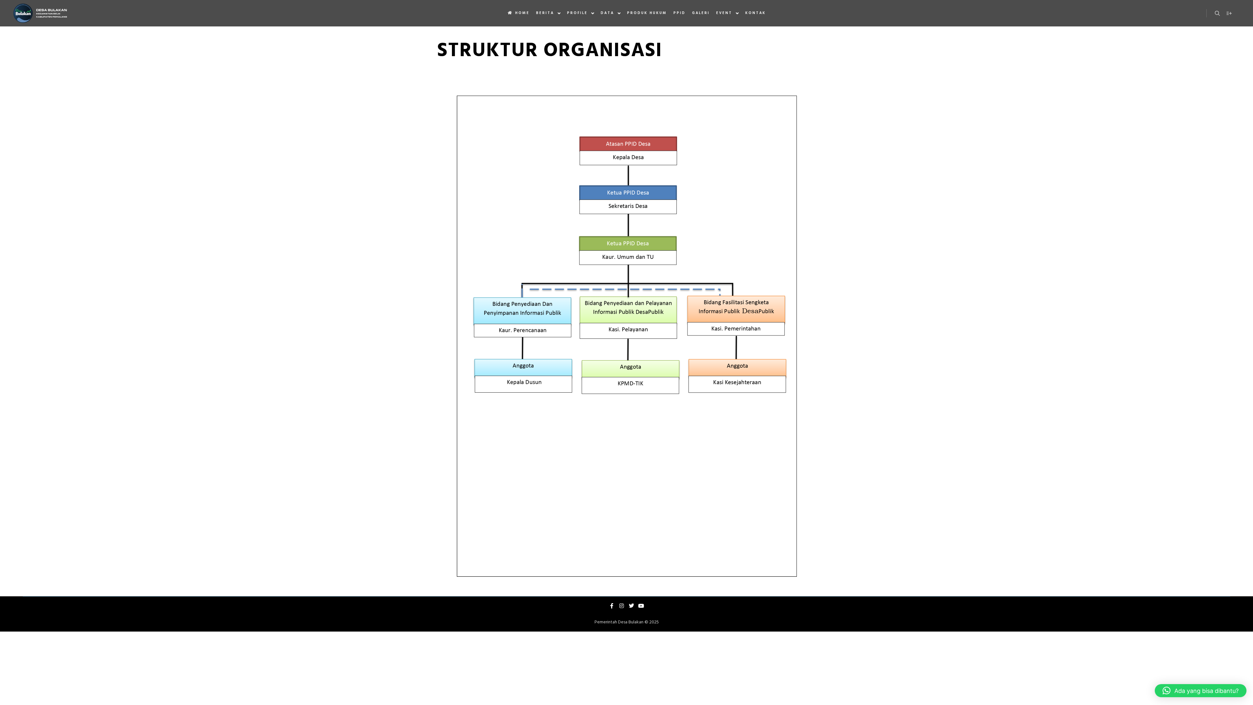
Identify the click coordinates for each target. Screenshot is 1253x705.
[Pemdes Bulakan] (40, 13)
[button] (1200, 690)
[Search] (1217, 13)
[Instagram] (621, 606)
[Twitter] (631, 606)
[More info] (1229, 13)
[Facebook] (612, 606)
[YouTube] (641, 606)
